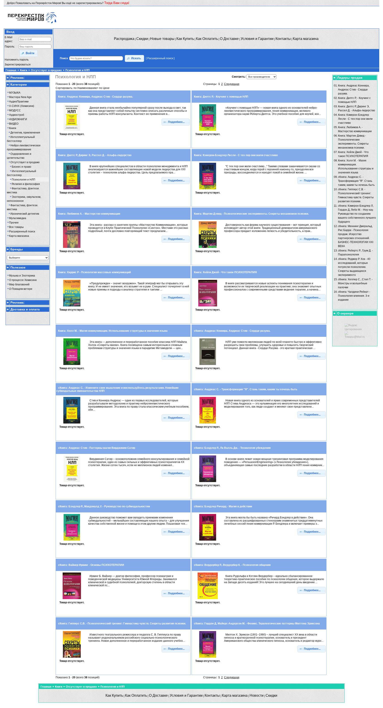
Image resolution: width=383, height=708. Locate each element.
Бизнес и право (21, 166)
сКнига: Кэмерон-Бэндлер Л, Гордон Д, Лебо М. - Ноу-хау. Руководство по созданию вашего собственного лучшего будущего (357, 213)
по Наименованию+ (86, 88)
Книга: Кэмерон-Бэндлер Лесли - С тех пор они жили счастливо (355, 118)
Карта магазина (19, 235)
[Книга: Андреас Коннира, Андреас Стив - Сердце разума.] (71, 131)
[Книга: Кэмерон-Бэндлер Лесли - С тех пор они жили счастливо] (207, 189)
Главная (11, 70)
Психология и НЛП (77, 70)
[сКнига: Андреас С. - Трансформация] (207, 423)
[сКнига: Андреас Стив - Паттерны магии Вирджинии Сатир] (71, 482)
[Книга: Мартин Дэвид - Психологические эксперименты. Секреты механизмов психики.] (207, 248)
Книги (23, 70)
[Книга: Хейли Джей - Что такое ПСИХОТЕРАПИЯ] (207, 306)
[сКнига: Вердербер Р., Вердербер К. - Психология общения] (207, 599)
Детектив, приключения (25, 132)
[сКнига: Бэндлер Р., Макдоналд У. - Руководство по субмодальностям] (71, 540)
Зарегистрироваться (18, 64)
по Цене (104, 88)
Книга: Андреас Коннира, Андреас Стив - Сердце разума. (353, 89)
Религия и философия (26, 184)
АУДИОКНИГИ (18, 119)
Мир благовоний (19, 284)
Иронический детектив (24, 213)
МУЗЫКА (14, 92)
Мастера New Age (20, 97)
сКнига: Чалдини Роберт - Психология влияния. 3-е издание (354, 295)
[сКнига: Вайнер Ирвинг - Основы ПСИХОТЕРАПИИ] (71, 599)
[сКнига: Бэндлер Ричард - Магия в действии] (207, 540)
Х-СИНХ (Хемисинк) (21, 106)
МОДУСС (15, 110)
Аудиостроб (16, 114)
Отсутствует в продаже (46, 70)
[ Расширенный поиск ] (160, 58)
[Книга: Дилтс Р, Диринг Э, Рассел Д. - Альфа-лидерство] (71, 189)
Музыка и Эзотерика (22, 275)
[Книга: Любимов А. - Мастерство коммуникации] (71, 248)
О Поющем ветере (20, 288)
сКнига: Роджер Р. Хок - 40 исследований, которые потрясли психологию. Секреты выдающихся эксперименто (354, 267)
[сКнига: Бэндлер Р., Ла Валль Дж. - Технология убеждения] (207, 482)
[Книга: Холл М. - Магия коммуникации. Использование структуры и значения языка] (71, 365)
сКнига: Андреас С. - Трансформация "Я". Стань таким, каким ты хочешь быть (356, 180)
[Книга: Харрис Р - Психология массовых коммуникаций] (71, 306)
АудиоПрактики (19, 101)
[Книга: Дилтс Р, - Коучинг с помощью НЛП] (207, 131)
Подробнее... (177, 122)
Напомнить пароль (17, 59)
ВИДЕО (13, 123)
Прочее (14, 222)
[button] (29, 53)
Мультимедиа (17, 218)
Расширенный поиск (22, 231)
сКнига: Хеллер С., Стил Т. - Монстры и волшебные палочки (355, 283)
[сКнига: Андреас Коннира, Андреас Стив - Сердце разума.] (207, 365)
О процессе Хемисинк (23, 280)
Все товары (16, 227)
